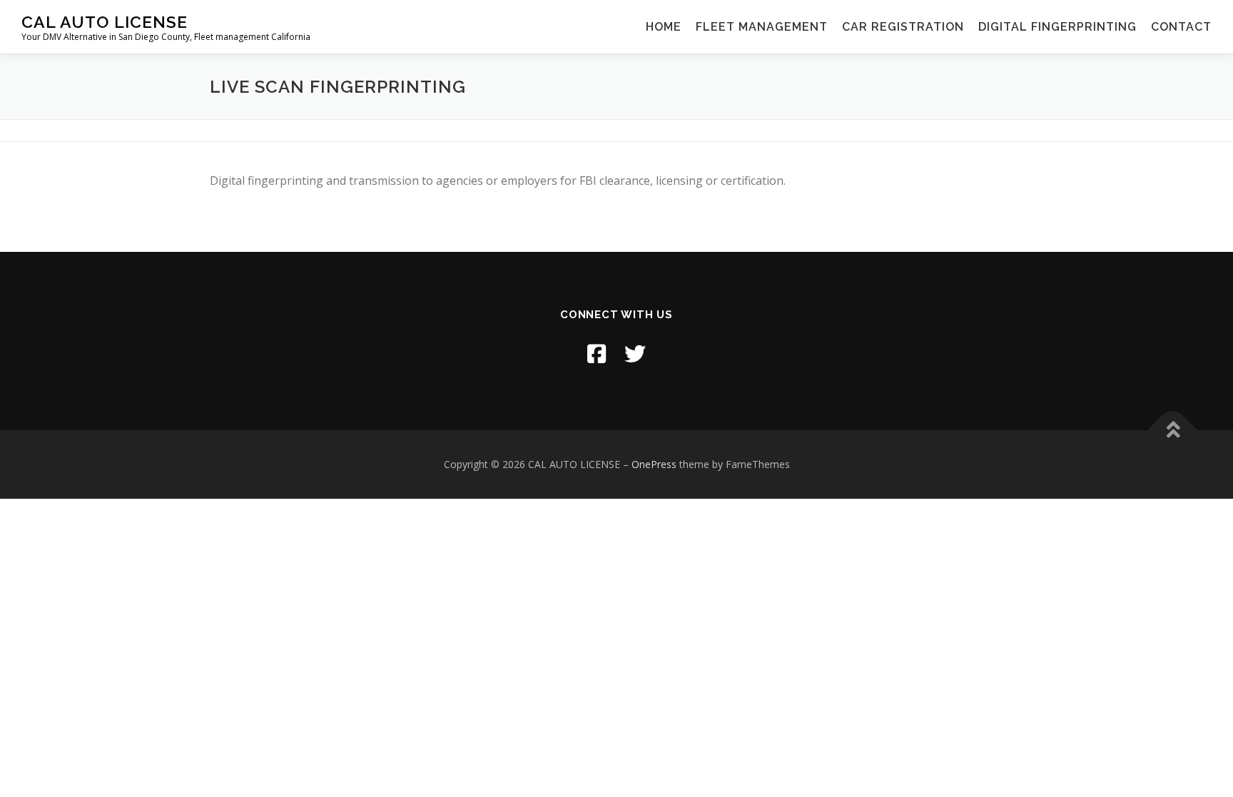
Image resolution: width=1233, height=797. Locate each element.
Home (663, 27)
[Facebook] (596, 353)
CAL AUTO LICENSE (104, 21)
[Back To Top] (1172, 430)
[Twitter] (635, 353)
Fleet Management (762, 27)
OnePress (653, 464)
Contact (1181, 27)
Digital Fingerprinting (1057, 27)
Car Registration (903, 27)
